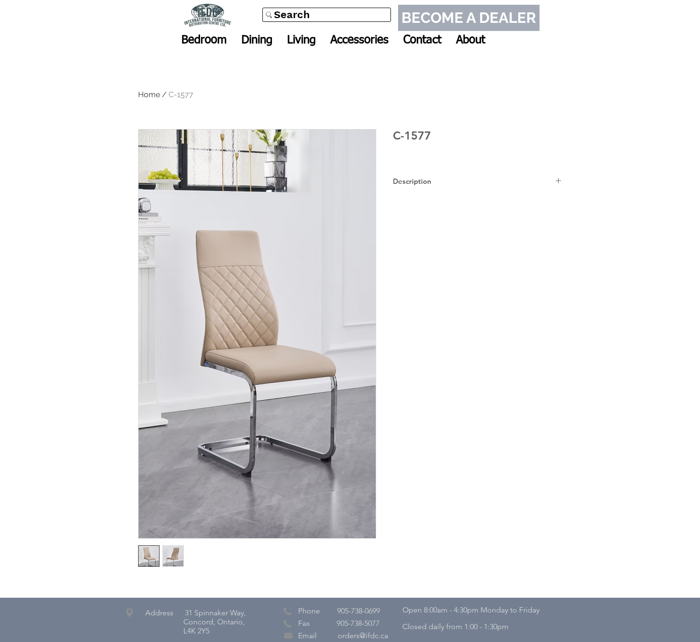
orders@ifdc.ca (363, 635)
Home (149, 94)
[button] (204, 40)
